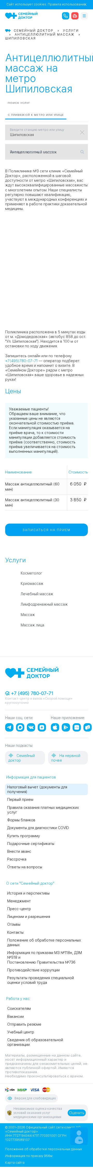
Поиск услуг (19, 102)
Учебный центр (20, 1032)
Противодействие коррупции (33, 970)
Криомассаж (32, 583)
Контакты (15, 932)
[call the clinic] (65, 15)
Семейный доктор (21, 758)
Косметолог (31, 573)
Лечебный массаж (37, 594)
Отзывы (13, 924)
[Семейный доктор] (21, 15)
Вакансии (15, 1016)
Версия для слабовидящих (35, 1098)
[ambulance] (75, 15)
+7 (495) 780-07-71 (31, 693)
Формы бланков (21, 820)
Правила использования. (67, 4)
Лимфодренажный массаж (44, 604)
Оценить (76, 1113)
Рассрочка (16, 859)
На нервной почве (65, 758)
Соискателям (19, 1008)
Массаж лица (32, 625)
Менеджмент (19, 901)
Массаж (28, 615)
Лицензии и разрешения (28, 917)
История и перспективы (28, 893)
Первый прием (20, 799)
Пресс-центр (19, 909)
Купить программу (23, 836)
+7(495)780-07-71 (21, 361)
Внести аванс (19, 851)
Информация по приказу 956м (28, 1156)
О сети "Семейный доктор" (30, 883)
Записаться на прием (46, 530)
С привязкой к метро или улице (36, 114)
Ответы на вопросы (24, 867)
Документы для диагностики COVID (38, 828)
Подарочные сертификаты (30, 844)
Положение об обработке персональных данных (43, 1149)
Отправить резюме (24, 1024)
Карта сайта (15, 1163)
